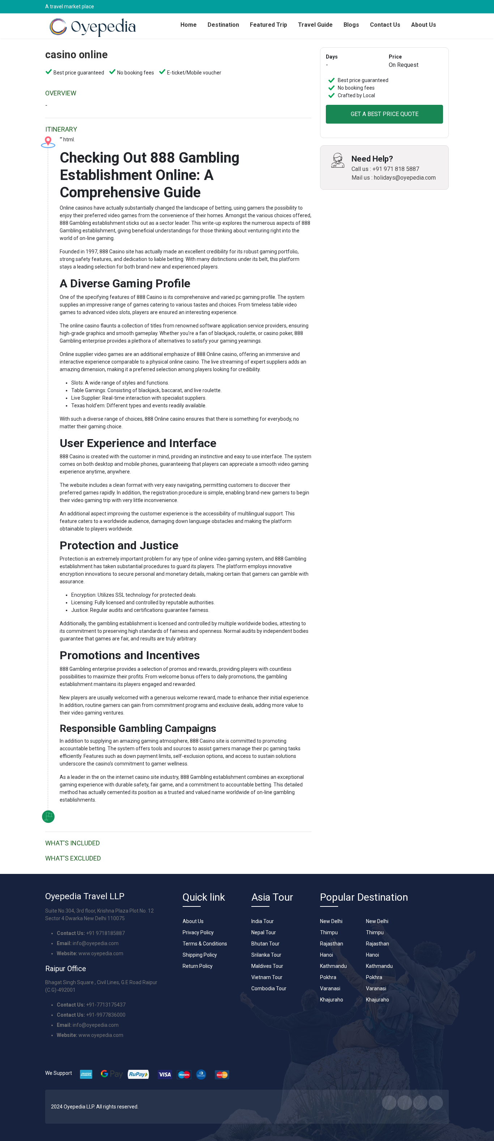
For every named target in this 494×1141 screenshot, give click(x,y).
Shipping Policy (200, 955)
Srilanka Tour (266, 955)
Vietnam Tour (266, 977)
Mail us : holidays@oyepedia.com (394, 177)
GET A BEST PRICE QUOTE (384, 114)
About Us (423, 24)
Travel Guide (315, 24)
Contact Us (385, 24)
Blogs (351, 24)
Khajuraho (331, 1000)
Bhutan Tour (265, 944)
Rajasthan (331, 944)
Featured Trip (268, 24)
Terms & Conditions (205, 944)
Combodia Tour (268, 988)
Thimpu (329, 932)
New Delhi (331, 921)
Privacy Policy (198, 932)
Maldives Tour (267, 966)
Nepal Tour (263, 932)
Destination (223, 24)
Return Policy (198, 966)
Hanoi (326, 955)
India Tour (262, 921)
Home (188, 24)
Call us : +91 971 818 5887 (385, 169)
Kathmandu (333, 966)
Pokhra (328, 977)
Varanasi (330, 988)
